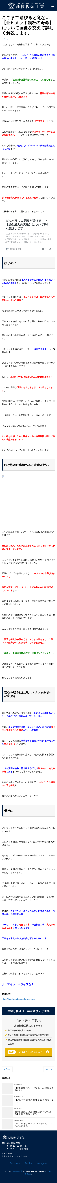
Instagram (42, 1163)
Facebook (15, 1163)
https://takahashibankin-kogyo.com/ (18, 999)
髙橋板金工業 (17, 1171)
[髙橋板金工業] (15, 1137)
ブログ (5, 39)
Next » (49, 1069)
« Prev (7, 1069)
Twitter (28, 1163)
